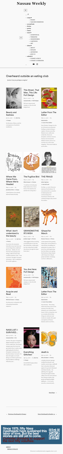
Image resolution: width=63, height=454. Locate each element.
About (8, 447)
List (16, 338)
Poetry (9, 241)
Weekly (39, 4)
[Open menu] (21, 37)
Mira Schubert (45, 357)
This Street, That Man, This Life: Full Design (31, 92)
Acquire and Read (11, 293)
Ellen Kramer (27, 182)
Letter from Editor (47, 122)
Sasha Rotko (44, 120)
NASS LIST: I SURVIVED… (12, 331)
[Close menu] (25, 10)
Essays (9, 120)
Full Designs (35, 100)
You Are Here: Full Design (30, 270)
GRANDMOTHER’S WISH (31, 232)
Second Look (46, 184)
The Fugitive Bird (31, 177)
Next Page (53, 392)
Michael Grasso (10, 299)
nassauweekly (27, 100)
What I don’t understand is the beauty (12, 233)
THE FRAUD (47, 177)
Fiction (34, 182)
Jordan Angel (27, 239)
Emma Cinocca (45, 239)
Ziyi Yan (18, 118)
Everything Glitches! (29, 353)
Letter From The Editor (48, 113)
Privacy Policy (12, 449)
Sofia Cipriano (45, 182)
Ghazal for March (46, 232)
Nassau (24, 4)
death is (45, 352)
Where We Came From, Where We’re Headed (12, 180)
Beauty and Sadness (11, 113)
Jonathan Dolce (10, 189)
